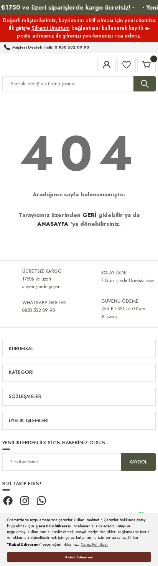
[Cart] (146, 64)
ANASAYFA (52, 224)
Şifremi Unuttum (50, 28)
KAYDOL (138, 461)
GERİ (89, 215)
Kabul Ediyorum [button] (79, 557)
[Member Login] (106, 64)
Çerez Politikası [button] (94, 544)
